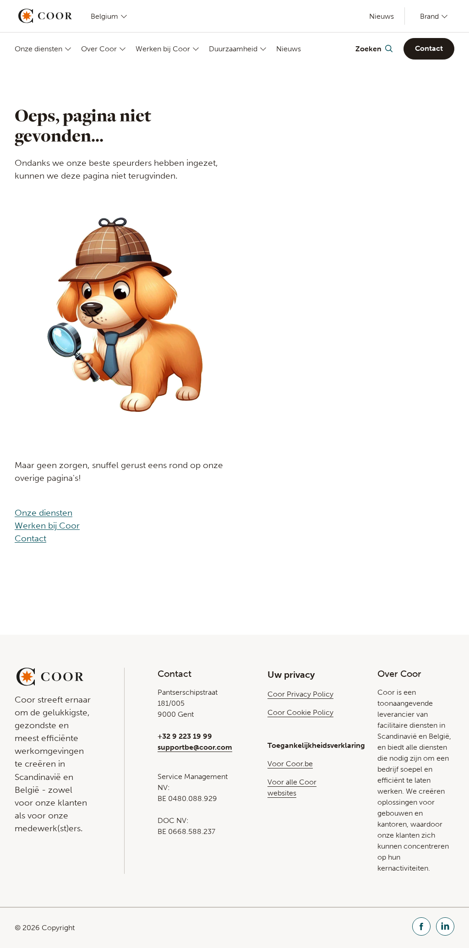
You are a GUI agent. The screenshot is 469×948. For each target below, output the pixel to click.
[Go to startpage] (45, 16)
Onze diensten (38, 48)
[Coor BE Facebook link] (421, 927)
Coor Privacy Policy (300, 694)
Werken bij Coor (163, 48)
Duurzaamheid (233, 48)
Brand (429, 16)
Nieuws (381, 16)
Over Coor (99, 48)
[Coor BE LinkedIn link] (445, 927)
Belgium (104, 16)
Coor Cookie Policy (300, 712)
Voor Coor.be (290, 763)
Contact (429, 48)
